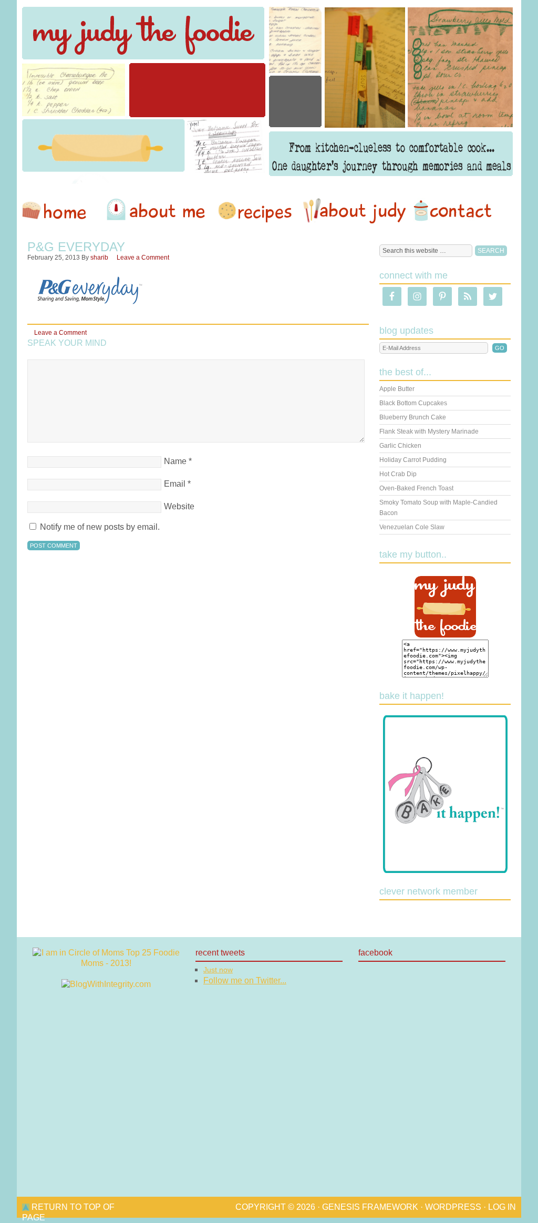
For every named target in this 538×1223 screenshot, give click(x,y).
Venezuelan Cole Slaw (411, 527)
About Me (158, 210)
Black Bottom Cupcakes (413, 403)
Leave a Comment (143, 257)
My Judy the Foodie (269, 92)
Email (174, 483)
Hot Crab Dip (398, 474)
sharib (99, 257)
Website (179, 506)
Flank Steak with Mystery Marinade (429, 431)
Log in (502, 1207)
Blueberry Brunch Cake (412, 417)
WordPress (453, 1207)
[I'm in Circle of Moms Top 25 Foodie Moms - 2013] (106, 963)
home (59, 210)
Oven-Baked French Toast (416, 488)
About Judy (354, 210)
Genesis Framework (370, 1207)
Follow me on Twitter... (244, 980)
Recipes (256, 210)
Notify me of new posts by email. (100, 526)
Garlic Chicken (400, 445)
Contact (452, 210)
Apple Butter (397, 389)
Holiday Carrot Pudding (413, 460)
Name (175, 461)
